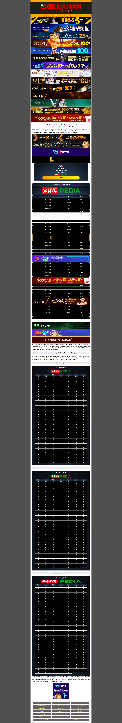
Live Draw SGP (61, 702)
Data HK (61, 711)
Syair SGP (80, 716)
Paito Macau (42, 716)
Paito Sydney (42, 714)
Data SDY (80, 708)
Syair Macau (75, 719)
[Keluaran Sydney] (61, 20)
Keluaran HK (42, 708)
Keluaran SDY (61, 705)
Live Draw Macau (42, 705)
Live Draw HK (80, 702)
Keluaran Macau (61, 708)
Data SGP (42, 711)
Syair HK (47, 719)
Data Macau (80, 711)
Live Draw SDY (42, 702)
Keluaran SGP (80, 705)
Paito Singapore (61, 714)
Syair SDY (61, 716)
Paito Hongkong (80, 714)
